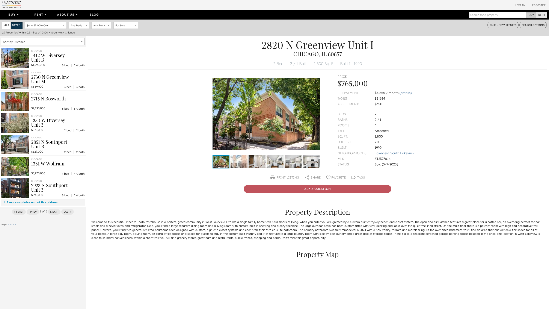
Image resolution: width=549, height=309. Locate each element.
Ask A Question (317, 189)
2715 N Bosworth (48, 98)
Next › (54, 211)
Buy (12, 15)
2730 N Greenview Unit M (50, 79)
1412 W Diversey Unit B (48, 57)
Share (315, 177)
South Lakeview (402, 153)
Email (503, 25)
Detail (16, 25)
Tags (360, 177)
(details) (406, 93)
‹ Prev (33, 211)
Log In (520, 5)
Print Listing (287, 177)
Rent (39, 15)
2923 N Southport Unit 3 (49, 187)
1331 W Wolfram (48, 163)
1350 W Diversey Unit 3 (48, 122)
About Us (66, 15)
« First (19, 211)
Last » (67, 211)
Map (6, 25)
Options (533, 25)
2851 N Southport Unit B (49, 144)
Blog (94, 15)
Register (539, 5)
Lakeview (382, 153)
